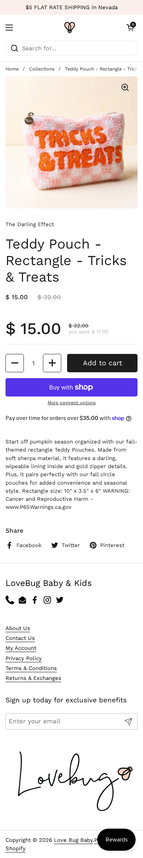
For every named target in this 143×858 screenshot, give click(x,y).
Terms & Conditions (31, 668)
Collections (42, 69)
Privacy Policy (24, 658)
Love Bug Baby (73, 840)
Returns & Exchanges (33, 678)
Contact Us (20, 638)
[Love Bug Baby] (69, 27)
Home (12, 69)
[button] (130, 27)
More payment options (72, 402)
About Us (18, 628)
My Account (21, 648)
